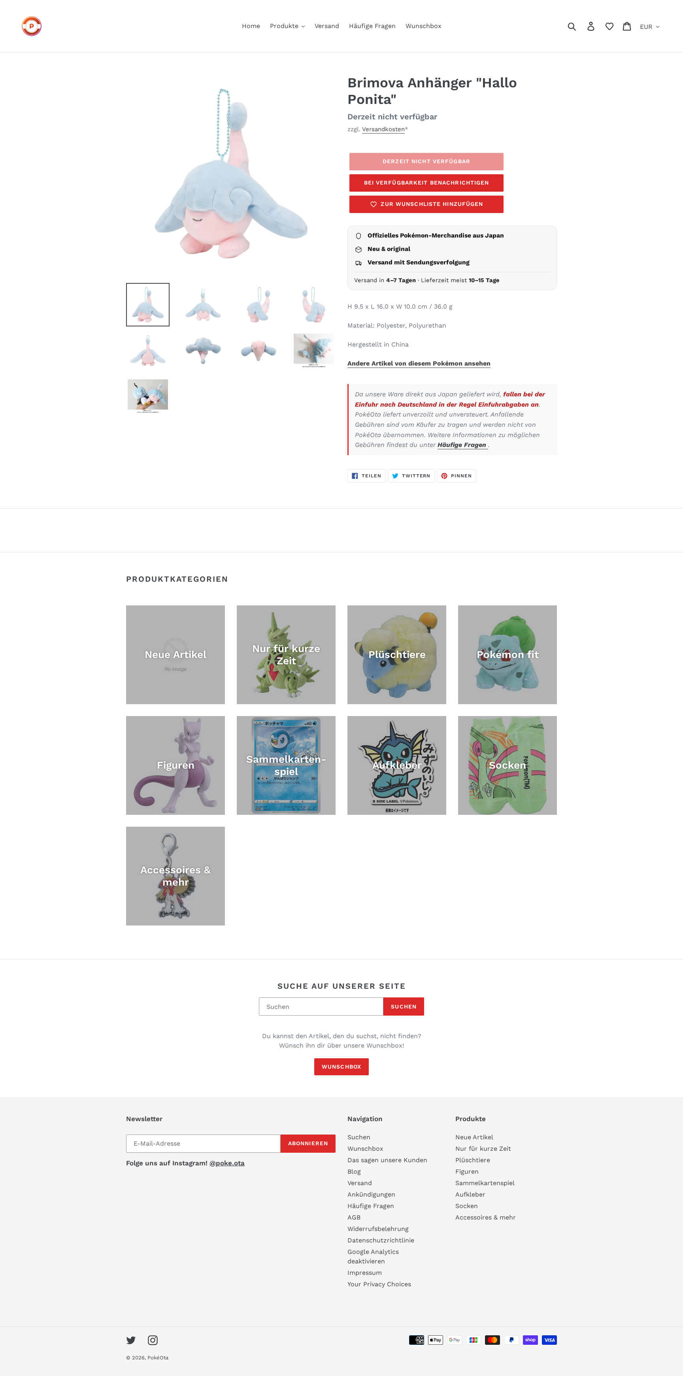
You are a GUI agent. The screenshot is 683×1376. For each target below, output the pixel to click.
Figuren (467, 1171)
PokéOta (157, 1358)
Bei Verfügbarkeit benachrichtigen (426, 182)
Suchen (404, 1006)
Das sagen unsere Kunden (387, 1160)
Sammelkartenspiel (485, 1183)
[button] (609, 26)
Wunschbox (341, 1066)
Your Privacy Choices (379, 1284)
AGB (353, 1217)
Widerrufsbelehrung (378, 1229)
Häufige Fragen (463, 445)
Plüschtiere (472, 1160)
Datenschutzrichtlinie (380, 1240)
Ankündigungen (371, 1194)
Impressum (364, 1272)
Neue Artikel (474, 1137)
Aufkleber (470, 1194)
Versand (359, 1183)
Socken (466, 1206)
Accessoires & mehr (485, 1217)
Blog (354, 1171)
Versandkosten (383, 129)
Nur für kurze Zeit (483, 1148)
